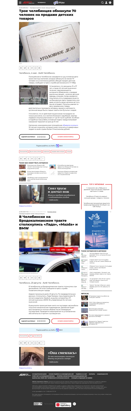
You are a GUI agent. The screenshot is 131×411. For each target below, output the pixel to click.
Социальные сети (102, 374)
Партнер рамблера (48, 403)
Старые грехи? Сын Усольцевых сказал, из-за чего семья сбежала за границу (100, 261)
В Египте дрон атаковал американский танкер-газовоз (98, 309)
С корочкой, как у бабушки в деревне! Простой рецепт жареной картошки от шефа (96, 189)
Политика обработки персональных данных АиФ (72, 376)
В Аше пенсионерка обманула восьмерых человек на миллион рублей (37, 173)
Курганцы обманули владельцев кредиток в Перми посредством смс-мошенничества (67, 173)
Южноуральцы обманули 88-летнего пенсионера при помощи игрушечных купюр (37, 167)
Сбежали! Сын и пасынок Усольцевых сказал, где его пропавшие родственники (100, 267)
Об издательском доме (39, 374)
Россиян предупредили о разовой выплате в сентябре (99, 315)
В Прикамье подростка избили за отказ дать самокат (99, 296)
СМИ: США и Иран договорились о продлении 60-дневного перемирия (99, 304)
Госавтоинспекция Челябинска (28, 273)
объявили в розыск (70, 125)
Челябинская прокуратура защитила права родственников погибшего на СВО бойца (97, 205)
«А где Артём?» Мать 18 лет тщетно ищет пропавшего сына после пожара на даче (99, 280)
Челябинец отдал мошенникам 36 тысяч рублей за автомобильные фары (37, 179)
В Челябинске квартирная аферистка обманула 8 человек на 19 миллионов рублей (68, 167)
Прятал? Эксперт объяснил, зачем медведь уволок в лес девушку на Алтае (99, 286)
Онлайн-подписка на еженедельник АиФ (61, 374)
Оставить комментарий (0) (65, 136)
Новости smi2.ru (25, 206)
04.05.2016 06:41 (23, 8)
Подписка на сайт (81, 374)
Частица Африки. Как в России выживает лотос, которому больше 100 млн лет (100, 255)
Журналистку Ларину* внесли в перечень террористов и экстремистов (98, 323)
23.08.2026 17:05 (23, 212)
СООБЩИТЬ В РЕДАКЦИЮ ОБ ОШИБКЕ (81, 378)
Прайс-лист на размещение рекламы (43, 376)
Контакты (92, 374)
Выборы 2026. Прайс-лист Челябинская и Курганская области (50, 378)
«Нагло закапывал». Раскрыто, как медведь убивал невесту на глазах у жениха (100, 274)
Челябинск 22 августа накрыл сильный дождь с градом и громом (96, 197)
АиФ (20, 63)
